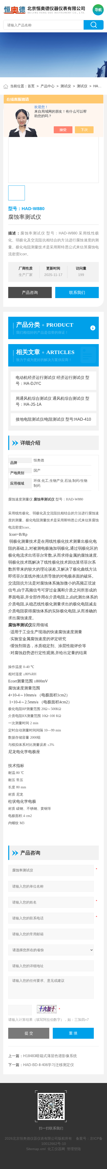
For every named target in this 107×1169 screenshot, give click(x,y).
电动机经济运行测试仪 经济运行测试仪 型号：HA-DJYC (52, 380)
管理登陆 (74, 1149)
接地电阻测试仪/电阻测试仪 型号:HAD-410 (53, 419)
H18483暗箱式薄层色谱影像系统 (50, 1056)
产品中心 (47, 86)
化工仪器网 (56, 1149)
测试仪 (65, 86)
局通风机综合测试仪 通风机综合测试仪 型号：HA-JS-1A (52, 401)
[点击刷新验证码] (47, 1009)
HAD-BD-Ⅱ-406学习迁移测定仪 (48, 1065)
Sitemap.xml (36, 1149)
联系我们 (77, 292)
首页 (31, 86)
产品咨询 (30, 292)
